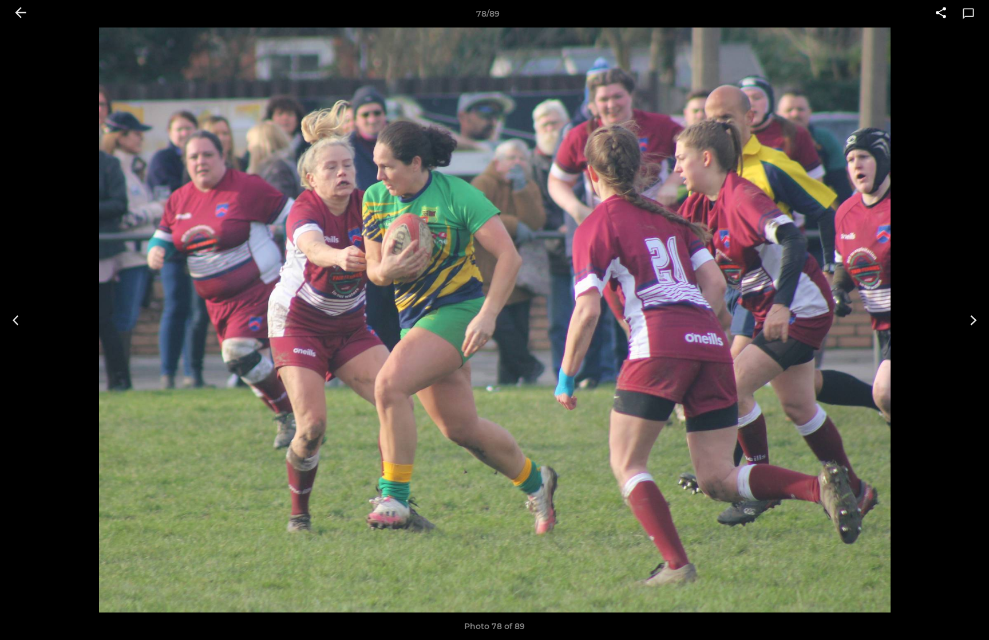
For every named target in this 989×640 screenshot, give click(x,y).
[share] (941, 14)
